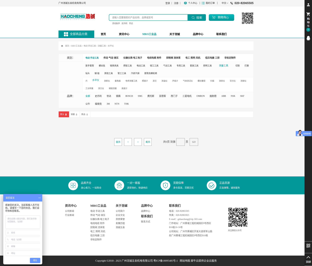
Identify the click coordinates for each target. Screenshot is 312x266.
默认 (62, 114)
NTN (117, 104)
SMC (140, 96)
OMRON (200, 96)
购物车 (222, 17)
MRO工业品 (76, 46)
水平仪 (111, 46)
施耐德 (213, 96)
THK (126, 104)
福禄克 (98, 104)
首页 (103, 34)
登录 (167, 3)
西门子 (174, 96)
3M (108, 104)
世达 (131, 23)
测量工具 (102, 46)
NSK (233, 96)
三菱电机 (187, 96)
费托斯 (150, 96)
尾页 (148, 142)
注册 (176, 3)
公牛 (87, 104)
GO (193, 142)
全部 (87, 96)
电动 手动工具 (90, 46)
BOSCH (129, 96)
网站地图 (184, 260)
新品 (83, 114)
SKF (242, 96)
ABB (223, 96)
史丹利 (124, 23)
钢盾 (118, 96)
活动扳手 (116, 23)
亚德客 (162, 96)
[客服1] (308, 38)
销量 (73, 114)
